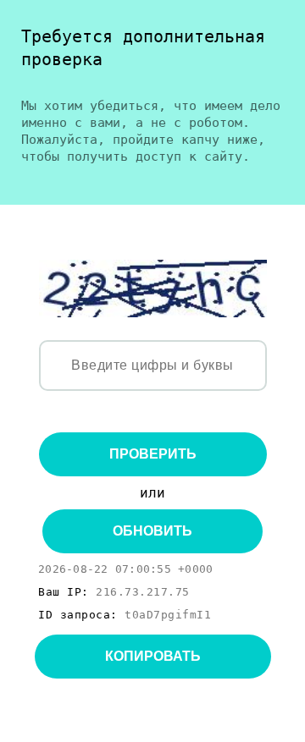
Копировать (153, 656)
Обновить (152, 531)
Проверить (153, 454)
